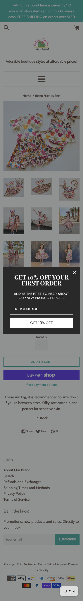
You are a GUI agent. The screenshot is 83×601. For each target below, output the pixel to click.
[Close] (74, 272)
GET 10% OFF (41, 322)
